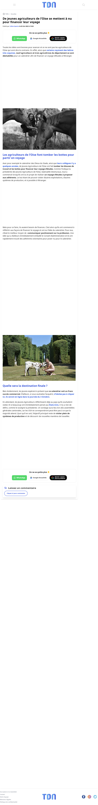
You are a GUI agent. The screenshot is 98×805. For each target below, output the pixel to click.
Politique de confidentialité (8, 802)
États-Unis (54, 405)
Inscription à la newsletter (8, 792)
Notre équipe (4, 797)
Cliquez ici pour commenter (16, 493)
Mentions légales (5, 799)
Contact (2, 794)
